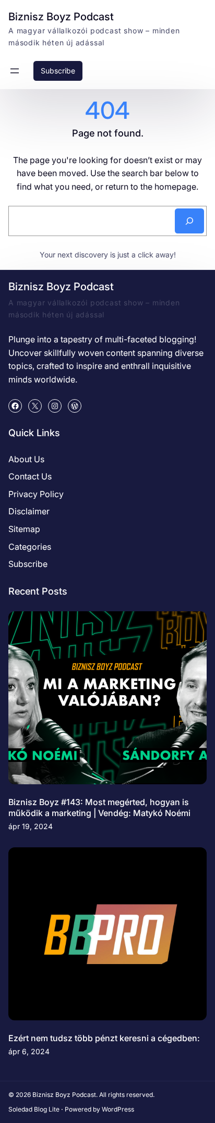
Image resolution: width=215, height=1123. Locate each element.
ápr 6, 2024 (29, 1051)
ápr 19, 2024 (30, 826)
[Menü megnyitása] (14, 71)
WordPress (118, 1109)
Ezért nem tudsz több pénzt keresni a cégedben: (104, 1038)
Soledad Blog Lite (33, 1109)
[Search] (189, 220)
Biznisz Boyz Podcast (61, 16)
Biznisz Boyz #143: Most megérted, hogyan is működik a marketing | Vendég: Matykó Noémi (99, 807)
